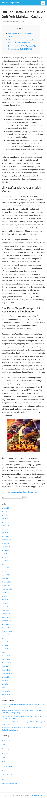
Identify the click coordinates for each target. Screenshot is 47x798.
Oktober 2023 (6, 628)
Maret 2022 (5, 687)
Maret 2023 (5, 652)
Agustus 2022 (6, 677)
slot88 (3, 762)
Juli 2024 (4, 596)
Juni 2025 (5, 557)
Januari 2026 (6, 533)
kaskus (31, 492)
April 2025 (5, 564)
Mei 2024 (5, 603)
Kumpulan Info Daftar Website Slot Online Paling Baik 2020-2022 (22, 47)
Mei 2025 (5, 561)
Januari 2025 (6, 575)
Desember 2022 (6, 663)
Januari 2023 (6, 659)
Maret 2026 (5, 526)
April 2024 (5, 607)
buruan (13, 492)
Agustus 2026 (6, 508)
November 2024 (6, 582)
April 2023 (5, 649)
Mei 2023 (5, 645)
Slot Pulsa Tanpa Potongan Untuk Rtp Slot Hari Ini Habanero (21, 41)
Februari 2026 (6, 529)
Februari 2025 (6, 571)
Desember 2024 (6, 578)
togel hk (4, 744)
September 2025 (7, 547)
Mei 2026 (5, 519)
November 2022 (6, 666)
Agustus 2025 (6, 550)
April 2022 (5, 684)
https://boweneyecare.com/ (10, 783)
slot (3, 779)
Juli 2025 (4, 554)
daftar (19, 492)
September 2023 (7, 631)
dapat (25, 492)
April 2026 (5, 522)
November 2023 (6, 624)
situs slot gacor (6, 749)
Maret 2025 (5, 568)
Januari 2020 (6, 694)
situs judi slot (6, 740)
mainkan (38, 492)
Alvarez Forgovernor (10, 3)
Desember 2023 (6, 621)
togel (3, 757)
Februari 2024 (6, 614)
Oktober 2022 (6, 670)
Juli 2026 (4, 511)
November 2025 (6, 540)
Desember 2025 (6, 536)
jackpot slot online (7, 775)
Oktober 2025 (6, 543)
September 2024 (7, 589)
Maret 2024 (5, 610)
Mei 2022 (5, 680)
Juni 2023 (5, 642)
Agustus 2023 (6, 635)
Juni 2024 (5, 599)
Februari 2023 (6, 656)
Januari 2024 (6, 617)
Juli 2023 (4, 638)
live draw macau (7, 766)
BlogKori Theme (37, 795)
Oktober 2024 (6, 585)
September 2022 (7, 673)
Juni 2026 (5, 515)
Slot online (5, 788)
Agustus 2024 (6, 592)
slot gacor (5, 753)
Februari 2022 (6, 691)
